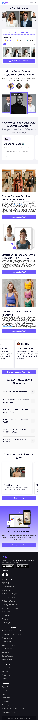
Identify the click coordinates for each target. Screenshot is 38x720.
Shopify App (6, 679)
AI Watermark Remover (10, 608)
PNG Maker (6, 652)
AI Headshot (6, 612)
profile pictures (7, 327)
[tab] (19, 392)
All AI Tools (5, 583)
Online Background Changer (11, 634)
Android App (6, 675)
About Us (5, 687)
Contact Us (6, 690)
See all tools (19, 498)
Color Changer (7, 642)
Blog (3, 694)
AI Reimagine (6, 623)
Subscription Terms (9, 712)
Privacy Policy (6, 701)
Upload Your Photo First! (20, 61)
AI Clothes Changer (8, 597)
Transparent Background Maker (13, 631)
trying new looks (18, 204)
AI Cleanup (6, 615)
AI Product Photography (10, 594)
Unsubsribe (6, 698)
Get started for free (19, 545)
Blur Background (7, 660)
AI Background (7, 590)
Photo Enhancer (7, 638)
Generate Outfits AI (19, 217)
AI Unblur (5, 619)
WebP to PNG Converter (10, 645)
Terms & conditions (8, 705)
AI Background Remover (10, 605)
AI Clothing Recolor (8, 601)
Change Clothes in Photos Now (19, 372)
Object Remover (7, 656)
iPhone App (6, 671)
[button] (19, 392)
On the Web (6, 668)
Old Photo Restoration (9, 649)
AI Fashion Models (8, 587)
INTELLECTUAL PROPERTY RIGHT (13, 708)
